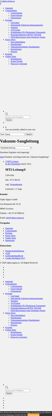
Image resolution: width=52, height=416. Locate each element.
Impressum (10, 240)
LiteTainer (15, 296)
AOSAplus (15, 303)
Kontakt (8, 327)
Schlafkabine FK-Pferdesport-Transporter (28, 306)
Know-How (10, 235)
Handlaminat (16, 318)
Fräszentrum (16, 291)
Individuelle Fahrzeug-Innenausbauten (27, 298)
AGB (7, 253)
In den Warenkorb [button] (13, 164)
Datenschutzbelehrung (14, 251)
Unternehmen (11, 231)
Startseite (9, 228)
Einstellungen (33, 415)
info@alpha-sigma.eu (15, 218)
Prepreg (14, 325)
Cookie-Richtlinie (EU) (15, 258)
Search (29, 134)
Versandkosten (16, 184)
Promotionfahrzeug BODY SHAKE (26, 308)
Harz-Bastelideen (18, 315)
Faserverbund (16, 289)
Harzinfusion (16, 322)
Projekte (8, 233)
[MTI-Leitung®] (12, 161)
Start (2, 157)
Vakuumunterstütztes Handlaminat (25, 320)
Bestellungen (16, 332)
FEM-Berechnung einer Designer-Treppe (28, 310)
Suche (8, 120)
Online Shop (10, 238)
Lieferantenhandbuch (14, 256)
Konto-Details (17, 335)
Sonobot (14, 301)
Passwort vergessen (19, 337)
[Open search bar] (6, 114)
